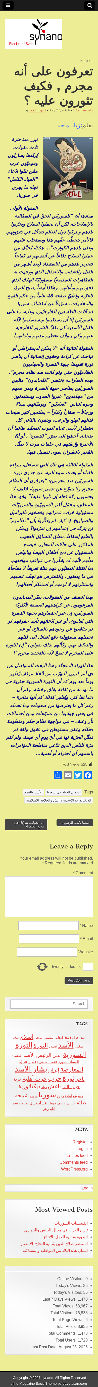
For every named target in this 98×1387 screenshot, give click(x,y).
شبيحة (22, 1095)
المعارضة (71, 1069)
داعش (55, 1086)
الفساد (17, 1055)
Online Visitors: (71, 1279)
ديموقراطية (74, 1096)
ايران (53, 1070)
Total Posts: (67, 1326)
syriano (47, 1378)
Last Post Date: (44, 1347)
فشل (33, 1103)
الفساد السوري (68, 1062)
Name (86, 925)
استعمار (49, 1037)
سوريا (47, 1094)
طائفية (79, 1102)
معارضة (24, 1103)
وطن (46, 1109)
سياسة (33, 1096)
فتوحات (52, 1103)
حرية (18, 1079)
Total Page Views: (68, 1320)
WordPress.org (74, 1169)
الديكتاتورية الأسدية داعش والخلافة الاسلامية (58, 800)
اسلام (26, 1036)
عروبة (67, 1103)
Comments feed (74, 1162)
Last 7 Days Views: (60, 1299)
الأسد (66, 1045)
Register (80, 1142)
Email (86, 939)
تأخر (80, 1079)
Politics (86, 61)
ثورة (68, 1078)
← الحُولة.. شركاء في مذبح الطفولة (29, 825)
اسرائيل (38, 1037)
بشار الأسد (31, 1069)
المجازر (32, 1061)
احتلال (67, 1037)
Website (85, 952)
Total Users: (67, 1340)
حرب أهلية (35, 1079)
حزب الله (71, 1086)
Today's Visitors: (68, 1292)
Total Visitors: (63, 1313)
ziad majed (37, 110)
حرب (55, 1078)
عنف (60, 1103)
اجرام (76, 1037)
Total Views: (64, 1306)
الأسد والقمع (33, 792)
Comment (83, 873)
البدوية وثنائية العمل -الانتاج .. (64, 1237)
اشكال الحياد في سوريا (64, 792)
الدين (57, 1055)
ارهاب (59, 1037)
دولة (44, 1087)
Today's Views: (69, 1285)
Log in (82, 1149)
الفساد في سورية (47, 1061)
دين (60, 1095)
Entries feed (77, 1155)
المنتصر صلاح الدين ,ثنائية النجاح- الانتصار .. (53, 1244)
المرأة (23, 1062)
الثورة (40, 1045)
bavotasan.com (75, 1383)
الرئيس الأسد (37, 1055)
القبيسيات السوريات (71, 1223)
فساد (42, 1103)
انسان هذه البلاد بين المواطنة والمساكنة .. (54, 1250)
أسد (83, 1037)
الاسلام (53, 1046)
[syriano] (33, 31)
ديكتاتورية (29, 1086)
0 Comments (83, 110)
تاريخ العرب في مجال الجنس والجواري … (53, 1230)
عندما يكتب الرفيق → (75, 822)
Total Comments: (62, 1333)
